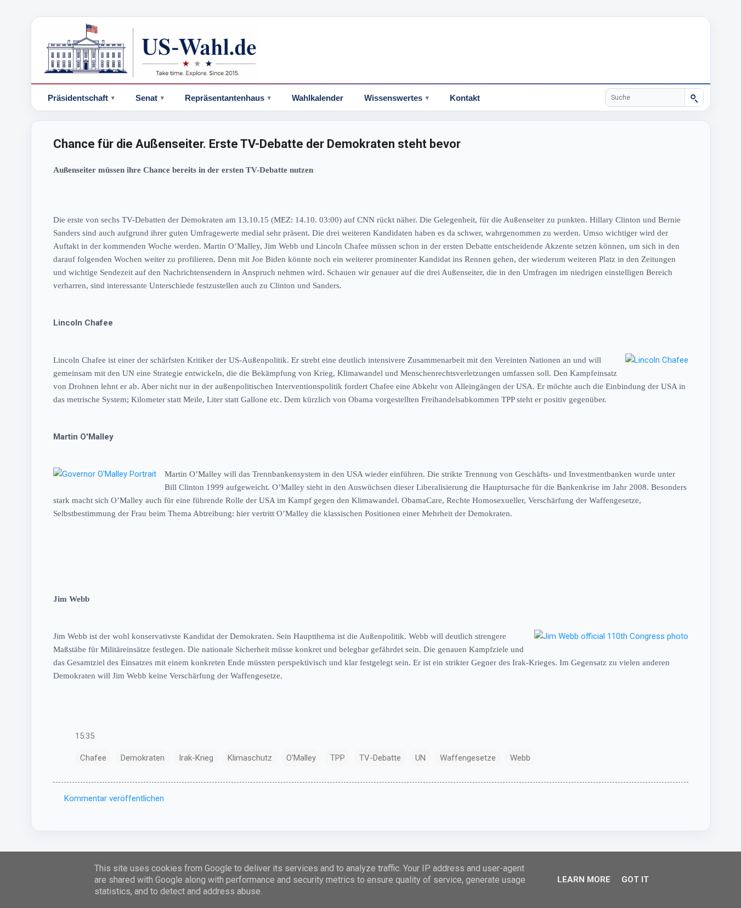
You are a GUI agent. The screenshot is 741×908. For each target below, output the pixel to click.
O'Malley (301, 758)
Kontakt (465, 97)
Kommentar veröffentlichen (114, 798)
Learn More (583, 879)
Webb (520, 758)
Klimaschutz (250, 758)
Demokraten (143, 758)
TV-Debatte (380, 758)
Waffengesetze (468, 758)
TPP (337, 758)
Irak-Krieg (196, 758)
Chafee (93, 758)
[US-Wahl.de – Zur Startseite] (370, 50)
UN (420, 758)
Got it (635, 879)
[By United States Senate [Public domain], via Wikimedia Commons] (611, 636)
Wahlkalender (317, 97)
